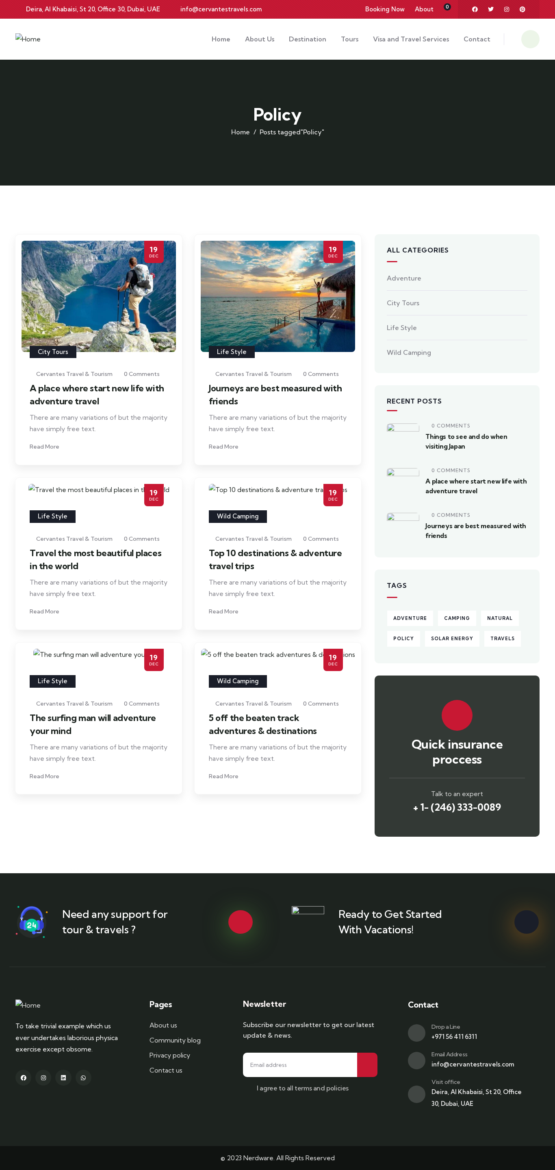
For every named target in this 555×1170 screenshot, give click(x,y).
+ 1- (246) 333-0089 (457, 807)
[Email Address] (416, 1060)
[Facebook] (475, 9)
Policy (403, 638)
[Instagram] (506, 9)
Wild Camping (238, 516)
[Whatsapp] (83, 1078)
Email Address (449, 1054)
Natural (500, 618)
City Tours (53, 352)
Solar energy (452, 638)
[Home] (28, 39)
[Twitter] (491, 9)
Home (240, 132)
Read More (45, 446)
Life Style (232, 352)
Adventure (404, 278)
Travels (502, 638)
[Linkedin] (63, 1078)
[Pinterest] (522, 9)
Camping (457, 618)
